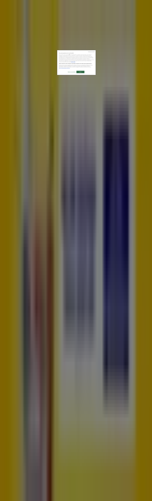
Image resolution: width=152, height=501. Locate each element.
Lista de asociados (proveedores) (64, 68)
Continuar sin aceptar (91, 51)
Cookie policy (73, 61)
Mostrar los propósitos (72, 71)
